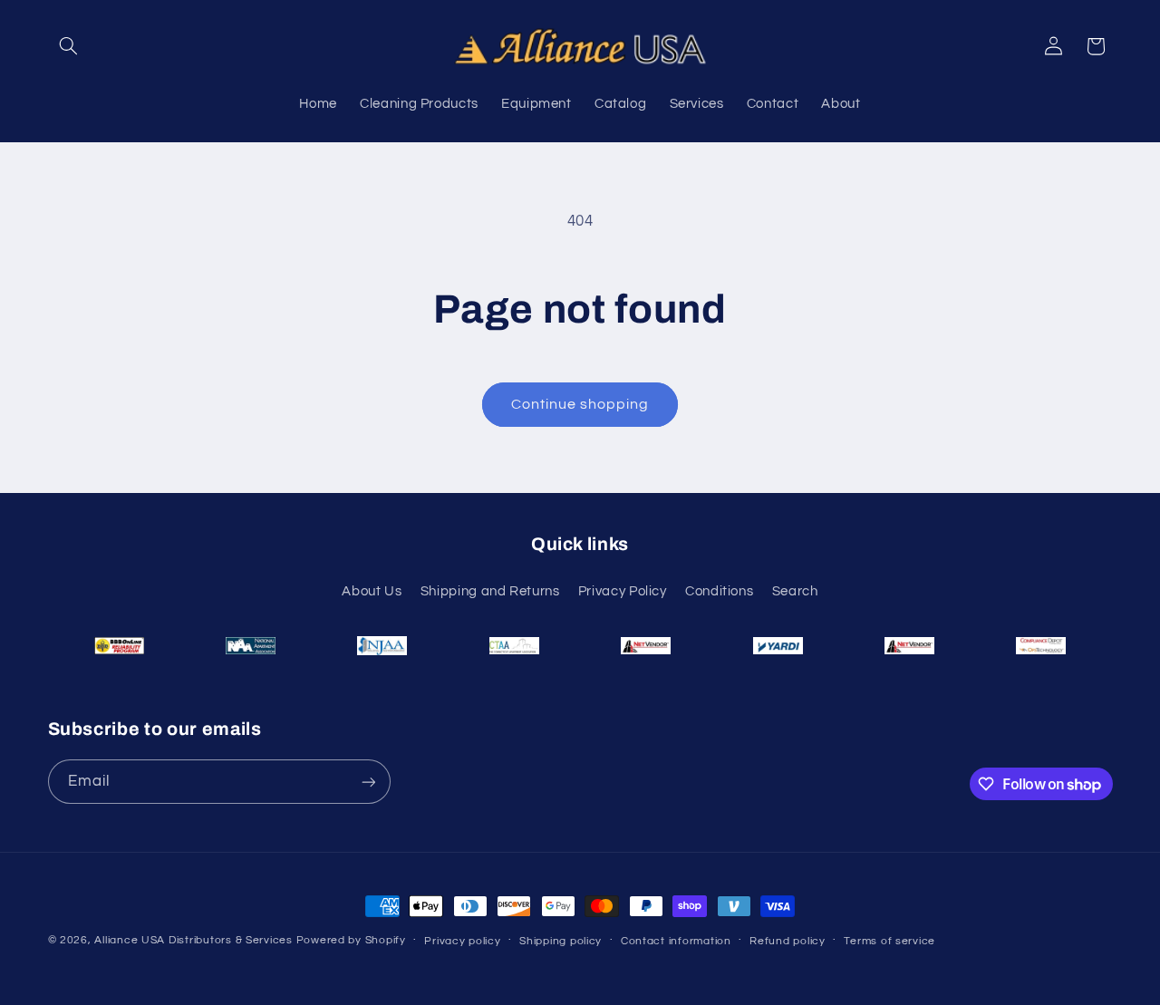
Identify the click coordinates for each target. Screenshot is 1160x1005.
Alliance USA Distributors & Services (193, 940)
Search (795, 591)
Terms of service (889, 941)
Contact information (676, 941)
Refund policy (787, 941)
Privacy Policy (622, 591)
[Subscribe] (368, 781)
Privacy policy (462, 941)
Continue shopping (580, 404)
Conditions (719, 591)
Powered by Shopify (351, 940)
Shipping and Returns (490, 591)
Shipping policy (560, 941)
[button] (69, 46)
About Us (371, 591)
